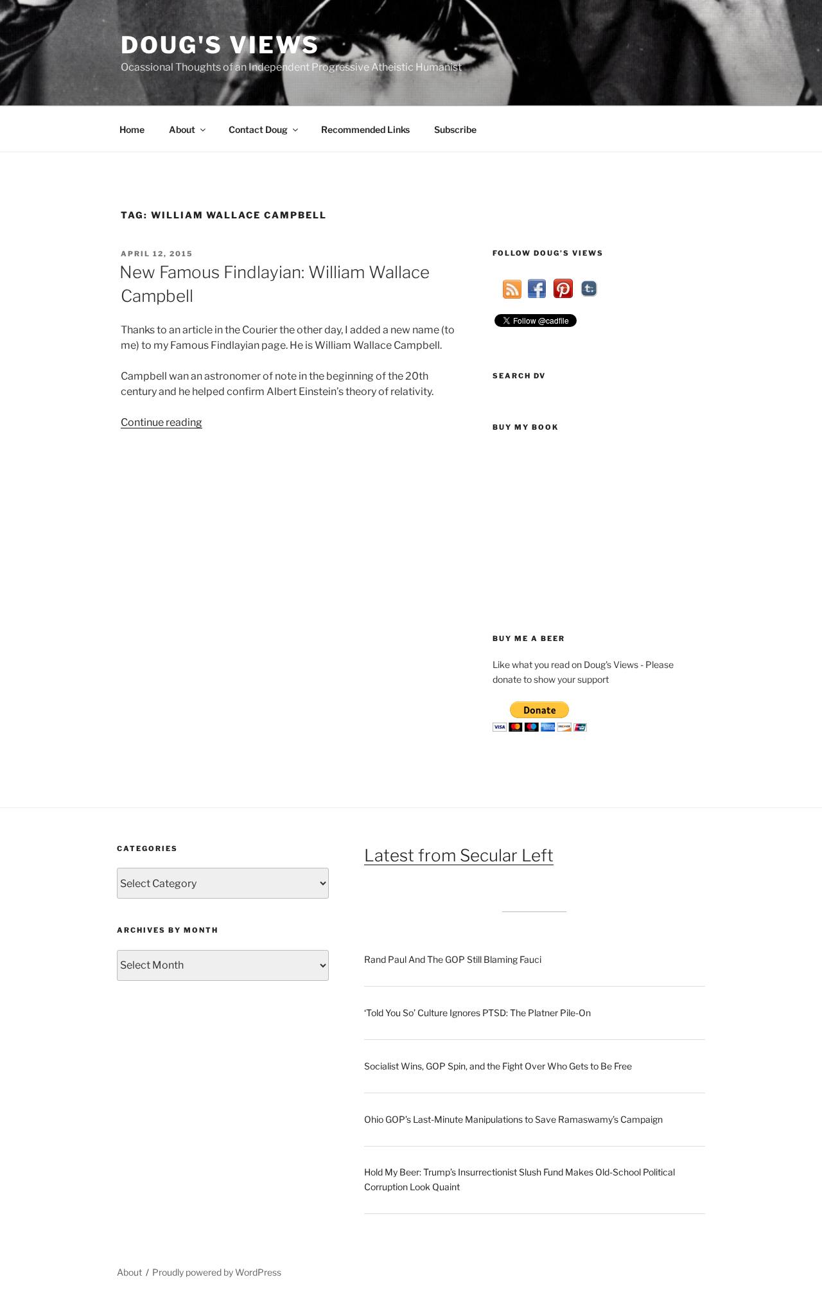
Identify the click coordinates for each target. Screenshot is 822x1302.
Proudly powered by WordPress (216, 1272)
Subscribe (455, 129)
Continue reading (161, 422)
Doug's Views (220, 45)
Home (131, 129)
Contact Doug (258, 129)
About (182, 129)
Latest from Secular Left (459, 855)
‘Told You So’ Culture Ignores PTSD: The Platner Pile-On (477, 1012)
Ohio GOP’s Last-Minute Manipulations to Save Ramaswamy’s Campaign (513, 1119)
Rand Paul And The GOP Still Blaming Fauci (452, 959)
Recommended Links (365, 129)
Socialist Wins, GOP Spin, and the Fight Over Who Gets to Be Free (498, 1065)
